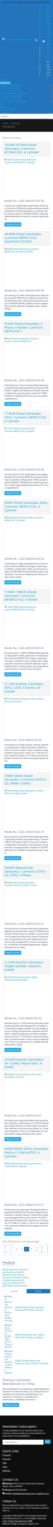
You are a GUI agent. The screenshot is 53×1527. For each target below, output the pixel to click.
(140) (25, 1269)
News (3, 104)
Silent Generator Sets (11, 91)
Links (4, 1466)
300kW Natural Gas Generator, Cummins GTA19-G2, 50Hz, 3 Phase (25, 871)
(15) (23, 1283)
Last (47, 1249)
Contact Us (6, 112)
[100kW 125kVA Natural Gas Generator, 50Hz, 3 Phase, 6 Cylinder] (9, 1362)
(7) (27, 1277)
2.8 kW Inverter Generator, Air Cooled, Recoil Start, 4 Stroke (24, 1063)
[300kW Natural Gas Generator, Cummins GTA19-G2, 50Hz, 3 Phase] (26, 900)
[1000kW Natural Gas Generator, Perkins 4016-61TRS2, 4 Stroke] (9, 1308)
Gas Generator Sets (10, 88)
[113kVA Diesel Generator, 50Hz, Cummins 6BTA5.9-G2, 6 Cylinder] (26, 446)
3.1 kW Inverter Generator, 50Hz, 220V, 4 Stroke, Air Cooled (24, 687)
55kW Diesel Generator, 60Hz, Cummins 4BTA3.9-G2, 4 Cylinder (26, 506)
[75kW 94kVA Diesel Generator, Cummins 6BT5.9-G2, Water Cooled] (26, 808)
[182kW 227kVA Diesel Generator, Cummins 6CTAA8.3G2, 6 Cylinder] (26, 177)
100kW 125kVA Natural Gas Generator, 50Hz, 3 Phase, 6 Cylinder (31, 1362)
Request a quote (13, 224)
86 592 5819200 (40, 25)
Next (42, 1249)
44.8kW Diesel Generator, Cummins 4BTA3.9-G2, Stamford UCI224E (23, 238)
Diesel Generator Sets (11, 85)
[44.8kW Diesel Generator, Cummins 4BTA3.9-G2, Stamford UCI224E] (26, 267)
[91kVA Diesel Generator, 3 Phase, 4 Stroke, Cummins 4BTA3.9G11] (26, 357)
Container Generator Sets (14, 93)
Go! (47, 1441)
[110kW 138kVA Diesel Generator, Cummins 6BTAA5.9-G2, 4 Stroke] (26, 625)
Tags (4, 1463)
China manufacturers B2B (20, 1521)
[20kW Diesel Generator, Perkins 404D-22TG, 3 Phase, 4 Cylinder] (9, 1336)
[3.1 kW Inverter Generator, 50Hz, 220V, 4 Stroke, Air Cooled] (26, 716)
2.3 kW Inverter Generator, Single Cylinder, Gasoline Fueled (24, 966)
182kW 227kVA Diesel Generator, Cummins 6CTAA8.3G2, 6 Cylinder (21, 148)
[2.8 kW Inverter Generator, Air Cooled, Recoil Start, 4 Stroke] (26, 1092)
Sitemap (6, 1470)
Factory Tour (7, 109)
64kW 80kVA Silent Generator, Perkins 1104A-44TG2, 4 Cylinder (26, 1152)
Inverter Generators (11, 99)
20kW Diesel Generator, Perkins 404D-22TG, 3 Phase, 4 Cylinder (29, 1336)
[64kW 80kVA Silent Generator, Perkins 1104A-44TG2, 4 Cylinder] (26, 1181)
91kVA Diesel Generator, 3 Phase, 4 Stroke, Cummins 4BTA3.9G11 (23, 327)
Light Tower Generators (13, 101)
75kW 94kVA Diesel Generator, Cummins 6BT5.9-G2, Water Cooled (25, 779)
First (5, 1249)
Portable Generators (11, 96)
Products (5, 83)
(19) (22, 1272)
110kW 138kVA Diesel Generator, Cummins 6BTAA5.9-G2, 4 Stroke (20, 595)
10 (36, 1249)
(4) (26, 1285)
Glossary (6, 1459)
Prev (10, 1249)
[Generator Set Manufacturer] (17, 41)
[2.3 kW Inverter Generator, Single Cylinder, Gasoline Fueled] (26, 995)
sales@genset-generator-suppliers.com (49, 31)
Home (3, 80)
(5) (23, 1274)
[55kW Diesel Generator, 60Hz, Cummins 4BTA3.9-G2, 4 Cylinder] (26, 535)
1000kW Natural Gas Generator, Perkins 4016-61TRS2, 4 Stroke (29, 1308)
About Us (5, 107)
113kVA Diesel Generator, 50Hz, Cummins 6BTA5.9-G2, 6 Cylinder (25, 417)
